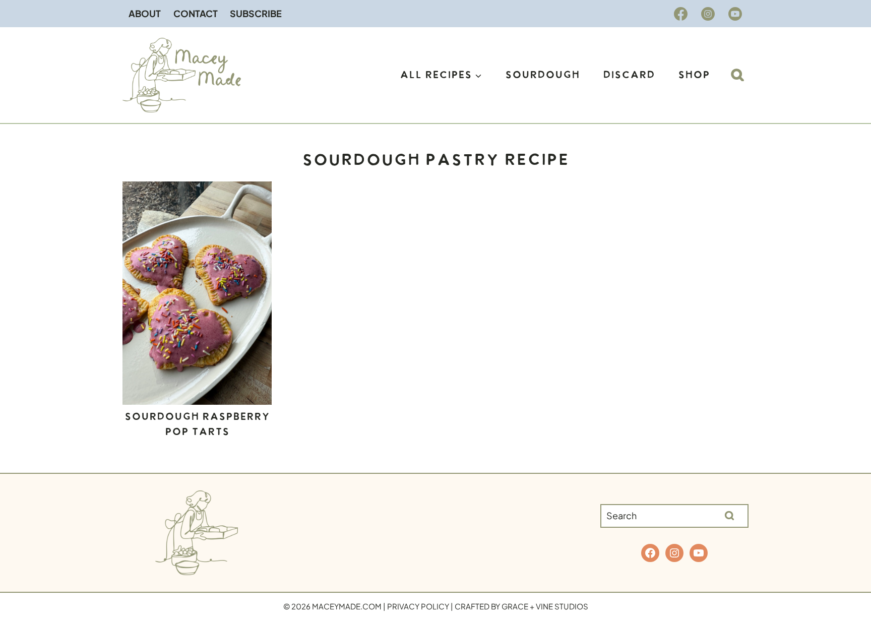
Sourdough (542, 75)
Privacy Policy (418, 606)
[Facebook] (680, 13)
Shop (694, 75)
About (145, 13)
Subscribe (256, 13)
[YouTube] (735, 13)
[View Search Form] (737, 75)
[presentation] (197, 293)
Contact (195, 13)
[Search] (729, 515)
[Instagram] (707, 13)
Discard (629, 75)
